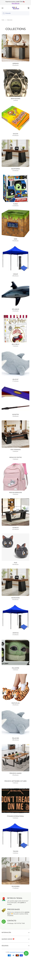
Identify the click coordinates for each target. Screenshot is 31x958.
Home (3, 20)
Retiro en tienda (14, 898)
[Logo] (15, 8)
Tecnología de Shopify (20, 952)
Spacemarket (12, 952)
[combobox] (15, 13)
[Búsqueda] (3, 13)
